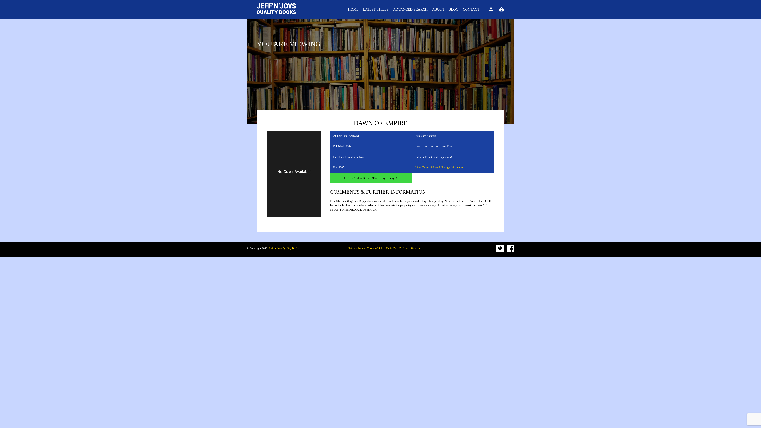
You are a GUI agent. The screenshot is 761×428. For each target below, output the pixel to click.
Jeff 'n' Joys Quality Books (284, 248)
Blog (453, 9)
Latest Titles (376, 9)
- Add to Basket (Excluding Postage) (370, 178)
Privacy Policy (356, 248)
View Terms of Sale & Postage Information (439, 167)
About (438, 9)
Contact (471, 9)
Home (353, 9)
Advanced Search (410, 9)
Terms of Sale (375, 248)
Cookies (403, 248)
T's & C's (391, 248)
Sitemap (415, 248)
